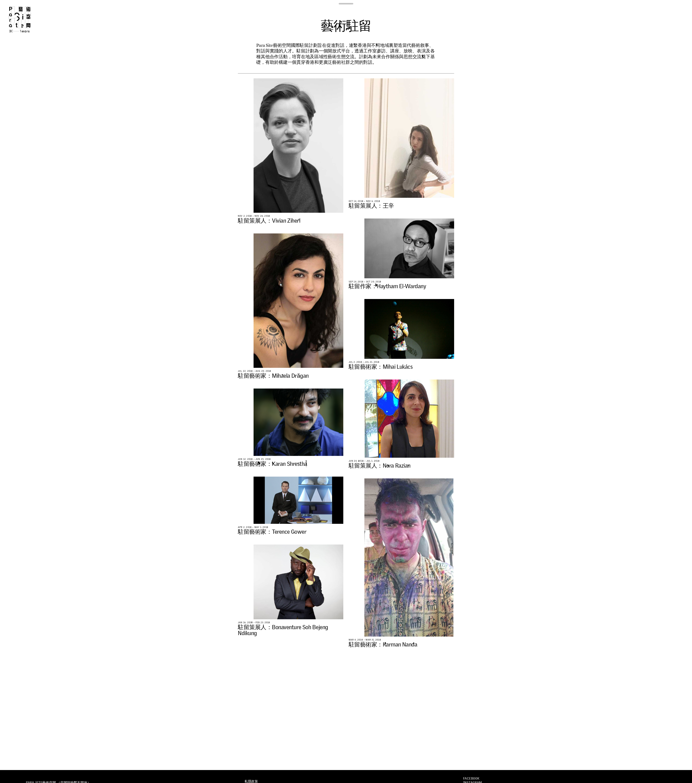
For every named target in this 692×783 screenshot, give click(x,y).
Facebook (471, 778)
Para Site (25, 19)
